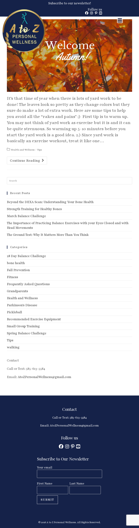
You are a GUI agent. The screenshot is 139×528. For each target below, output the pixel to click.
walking (13, 347)
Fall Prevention (18, 270)
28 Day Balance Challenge (26, 256)
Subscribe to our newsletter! (69, 3)
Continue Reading (28, 161)
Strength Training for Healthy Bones (34, 209)
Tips (39, 149)
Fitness (12, 277)
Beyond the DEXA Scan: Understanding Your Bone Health (50, 202)
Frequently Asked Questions (28, 284)
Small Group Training (23, 326)
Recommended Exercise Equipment (34, 319)
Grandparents (17, 291)
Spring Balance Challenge (26, 333)
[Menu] (120, 20)
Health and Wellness (23, 149)
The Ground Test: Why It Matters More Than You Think (48, 235)
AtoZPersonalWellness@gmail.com (44, 377)
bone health (16, 263)
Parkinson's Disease (22, 305)
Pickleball (14, 312)
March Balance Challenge (26, 216)
